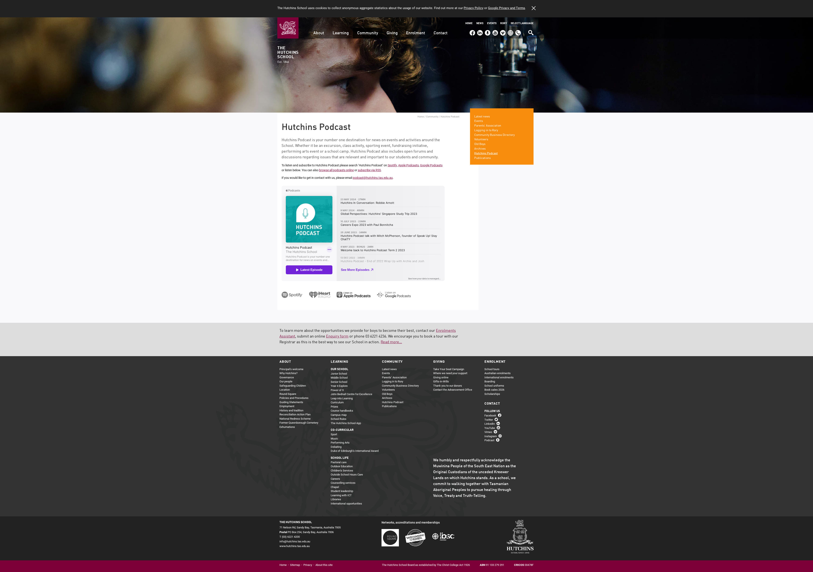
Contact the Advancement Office (452, 389)
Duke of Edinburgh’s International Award (355, 451)
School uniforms (494, 385)
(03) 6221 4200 (518, 31)
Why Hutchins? (288, 373)
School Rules (338, 419)
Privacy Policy (473, 8)
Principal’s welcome (291, 369)
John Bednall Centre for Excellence (351, 394)
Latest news (482, 116)
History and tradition (291, 410)
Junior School (339, 373)
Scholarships (492, 394)
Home (469, 23)
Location (284, 389)
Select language (522, 23)
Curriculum (337, 402)
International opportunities (346, 503)
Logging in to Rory (486, 130)
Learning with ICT (341, 495)
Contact (441, 33)
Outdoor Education (342, 466)
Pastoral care (339, 462)
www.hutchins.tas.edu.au (294, 546)
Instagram (510, 31)
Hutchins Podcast (486, 153)
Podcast (487, 31)
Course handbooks (342, 410)
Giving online (440, 377)
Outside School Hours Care (347, 474)
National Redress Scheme (295, 418)
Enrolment (415, 33)
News (479, 23)
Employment (286, 406)
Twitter (488, 420)
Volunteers (481, 139)
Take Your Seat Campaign (448, 369)
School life (339, 457)
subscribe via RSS (369, 170)
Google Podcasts (431, 165)
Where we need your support (450, 373)
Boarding (489, 381)
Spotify (392, 165)
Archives (480, 148)
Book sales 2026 (494, 389)
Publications (482, 158)
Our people (285, 381)
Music (334, 438)
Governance (286, 377)
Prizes (334, 406)
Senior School (339, 382)
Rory (503, 23)
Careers (335, 479)
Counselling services (343, 483)
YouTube (494, 31)
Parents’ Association (487, 125)
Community (367, 33)
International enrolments (499, 377)
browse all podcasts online (336, 170)
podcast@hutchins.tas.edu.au (373, 178)
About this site (324, 565)
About (318, 33)
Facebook (472, 31)
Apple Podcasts (408, 165)
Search (530, 31)
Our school (339, 369)
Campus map (339, 415)
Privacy (307, 565)
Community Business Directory (494, 135)
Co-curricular (342, 430)
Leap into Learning (342, 398)
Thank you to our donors (447, 385)
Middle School (339, 377)
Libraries (336, 499)
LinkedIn (479, 31)
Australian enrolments (497, 373)
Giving (392, 33)
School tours (491, 369)
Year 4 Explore (339, 386)
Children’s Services (342, 470)
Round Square (287, 394)
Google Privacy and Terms (506, 8)
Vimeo (501, 31)
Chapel (335, 487)
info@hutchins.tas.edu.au (294, 541)
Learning (341, 33)
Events (491, 23)
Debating (336, 447)
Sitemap (295, 565)
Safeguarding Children (292, 385)
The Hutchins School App (346, 423)
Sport (334, 434)
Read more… (391, 342)
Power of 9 (337, 390)
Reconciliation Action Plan (295, 414)
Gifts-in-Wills (441, 381)
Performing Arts (340, 442)
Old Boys (479, 144)
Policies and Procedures (293, 398)
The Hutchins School (288, 54)
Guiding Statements (291, 402)
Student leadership (342, 491)
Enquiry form (337, 336)
